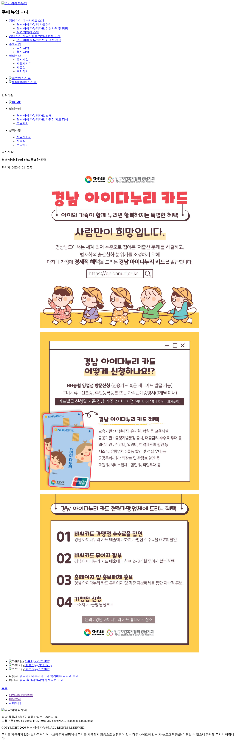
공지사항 (22, 59)
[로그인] (20, 78)
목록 (4, 688)
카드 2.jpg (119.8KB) (38, 665)
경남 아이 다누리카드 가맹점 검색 (38, 40)
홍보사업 (15, 44)
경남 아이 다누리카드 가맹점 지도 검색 (34, 36)
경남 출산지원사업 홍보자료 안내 (41, 680)
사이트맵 (15, 703)
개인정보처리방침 (21, 695)
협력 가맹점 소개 (27, 32)
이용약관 (15, 699)
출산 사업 (22, 51)
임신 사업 (22, 48)
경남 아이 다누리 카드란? (33, 24)
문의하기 (22, 71)
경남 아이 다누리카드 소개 (26, 20)
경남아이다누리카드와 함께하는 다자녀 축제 (48, 676)
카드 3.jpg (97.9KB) (37, 669)
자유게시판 (23, 63)
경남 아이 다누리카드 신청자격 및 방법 (42, 28)
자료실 (20, 67)
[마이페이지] (23, 82)
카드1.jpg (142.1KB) (37, 661)
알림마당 (15, 55)
